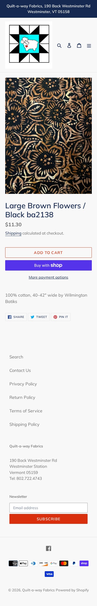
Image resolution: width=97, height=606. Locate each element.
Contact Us (20, 370)
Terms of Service (25, 411)
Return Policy (22, 397)
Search (16, 357)
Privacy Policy (23, 384)
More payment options (48, 277)
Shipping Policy (24, 424)
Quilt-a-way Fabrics (38, 590)
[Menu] (89, 45)
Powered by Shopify (72, 590)
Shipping (13, 233)
